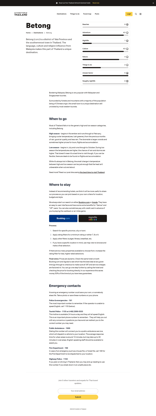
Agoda (95, 202)
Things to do (74, 14)
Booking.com (84, 202)
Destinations (61, 14)
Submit (78, 397)
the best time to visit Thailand (92, 172)
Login (129, 14)
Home (28, 33)
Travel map (87, 14)
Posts (97, 14)
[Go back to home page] (20, 14)
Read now (96, 3)
